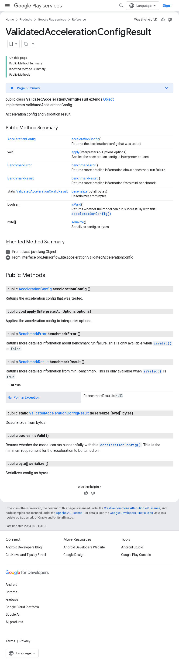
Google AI (13, 614)
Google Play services (52, 19)
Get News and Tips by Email (26, 555)
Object (108, 99)
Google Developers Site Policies (131, 513)
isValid (76, 204)
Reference (79, 19)
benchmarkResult (85, 178)
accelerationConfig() (91, 213)
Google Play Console (136, 555)
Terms (10, 641)
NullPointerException (23, 397)
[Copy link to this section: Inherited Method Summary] (69, 242)
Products (26, 19)
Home (10, 19)
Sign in (168, 5)
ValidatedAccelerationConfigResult (42, 191)
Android (11, 584)
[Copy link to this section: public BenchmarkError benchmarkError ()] (85, 334)
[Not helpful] (169, 19)
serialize (78, 222)
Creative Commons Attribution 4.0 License (132, 508)
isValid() (163, 343)
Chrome (11, 592)
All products (14, 622)
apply (75, 152)
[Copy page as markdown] (26, 44)
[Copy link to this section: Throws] (25, 385)
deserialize (80, 191)
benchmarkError (84, 165)
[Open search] (121, 5)
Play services (47, 6)
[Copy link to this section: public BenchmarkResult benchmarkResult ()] (89, 362)
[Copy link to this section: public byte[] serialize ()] (53, 464)
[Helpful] (162, 19)
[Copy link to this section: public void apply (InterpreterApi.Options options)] (95, 311)
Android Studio (132, 547)
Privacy (25, 641)
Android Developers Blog (24, 547)
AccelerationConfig (21, 139)
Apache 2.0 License (69, 513)
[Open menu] (7, 5)
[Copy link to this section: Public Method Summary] (62, 128)
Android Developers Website (84, 547)
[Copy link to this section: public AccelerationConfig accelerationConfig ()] (95, 289)
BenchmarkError (19, 165)
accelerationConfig (85, 139)
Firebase (12, 599)
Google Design (73, 555)
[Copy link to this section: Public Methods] (50, 275)
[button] (89, 88)
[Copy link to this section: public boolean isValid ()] (53, 435)
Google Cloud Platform (22, 607)
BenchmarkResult (20, 178)
